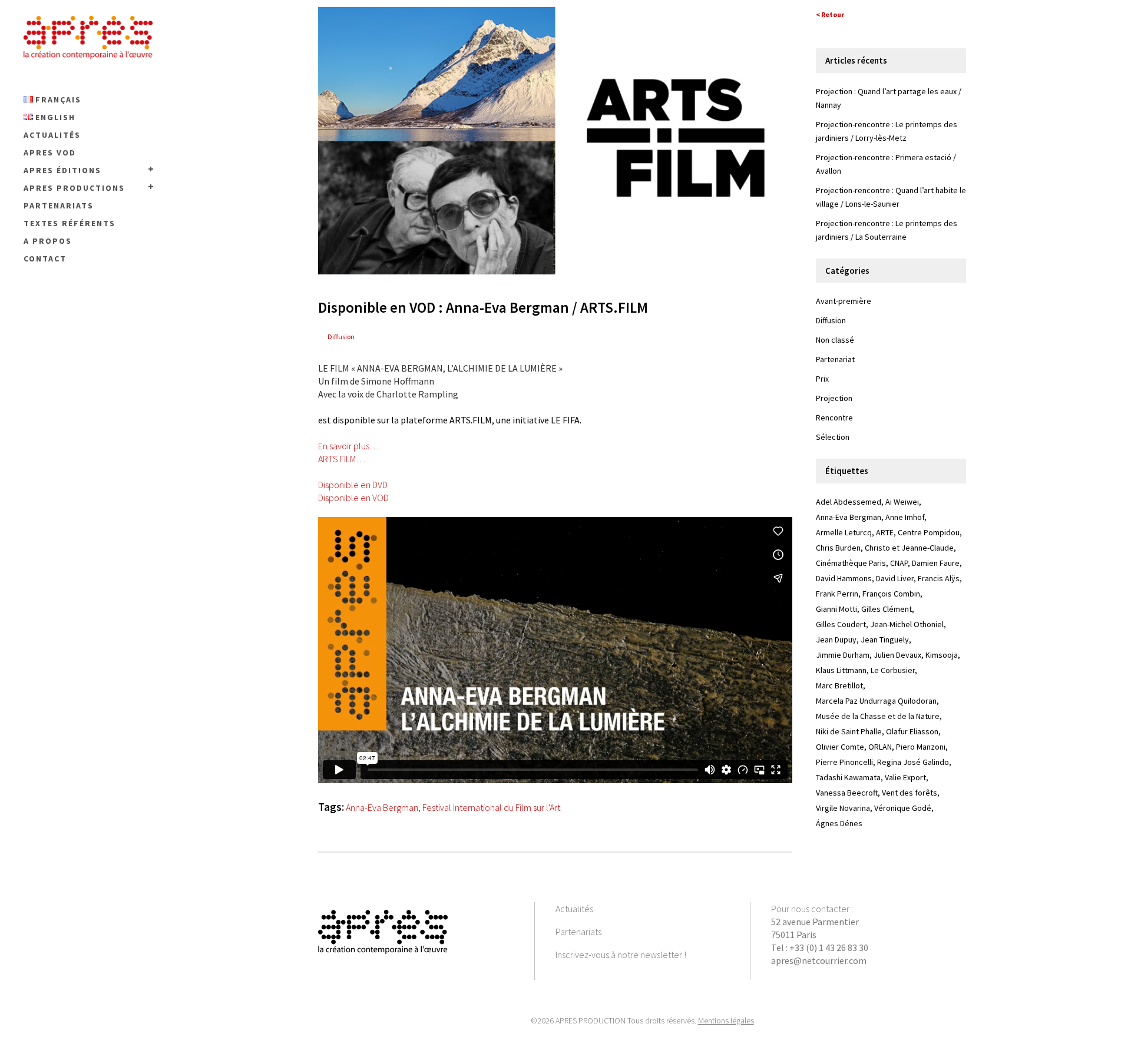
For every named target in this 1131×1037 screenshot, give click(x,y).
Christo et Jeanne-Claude (909, 547)
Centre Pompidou (929, 532)
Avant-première (843, 301)
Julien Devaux (897, 655)
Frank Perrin (837, 593)
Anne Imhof (904, 517)
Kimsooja (941, 655)
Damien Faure (936, 563)
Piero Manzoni (920, 746)
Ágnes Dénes (839, 823)
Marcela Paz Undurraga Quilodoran (876, 700)
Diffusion (341, 336)
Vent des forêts (909, 792)
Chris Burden (838, 547)
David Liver (895, 578)
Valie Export (905, 777)
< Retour (830, 14)
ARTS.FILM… (341, 459)
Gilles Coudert (841, 624)
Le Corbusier (893, 670)
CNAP (899, 563)
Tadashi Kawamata (848, 777)
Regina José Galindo (913, 762)
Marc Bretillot (839, 685)
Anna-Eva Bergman (382, 807)
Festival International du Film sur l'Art (491, 807)
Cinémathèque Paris (851, 563)
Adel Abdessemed (848, 501)
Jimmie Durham (842, 655)
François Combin (891, 593)
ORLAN (880, 746)
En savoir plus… (348, 446)
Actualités (574, 909)
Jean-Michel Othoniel (907, 624)
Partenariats (578, 931)
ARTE (885, 532)
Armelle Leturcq (844, 532)
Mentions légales (726, 1020)
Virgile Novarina (843, 808)
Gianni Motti (836, 609)
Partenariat (835, 359)
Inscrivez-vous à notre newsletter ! (620, 954)
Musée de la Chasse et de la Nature (878, 716)
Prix (822, 378)
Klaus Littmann (841, 670)
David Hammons (844, 578)
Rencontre (834, 417)
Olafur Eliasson (912, 731)
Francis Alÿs (939, 578)
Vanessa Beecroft (847, 792)
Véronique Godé (902, 808)
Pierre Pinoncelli (844, 762)
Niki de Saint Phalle (849, 731)
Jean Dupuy (836, 639)
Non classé (835, 339)
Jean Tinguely (885, 639)
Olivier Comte (840, 746)
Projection (834, 398)
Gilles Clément (886, 609)
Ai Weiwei (902, 501)
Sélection (832, 437)
